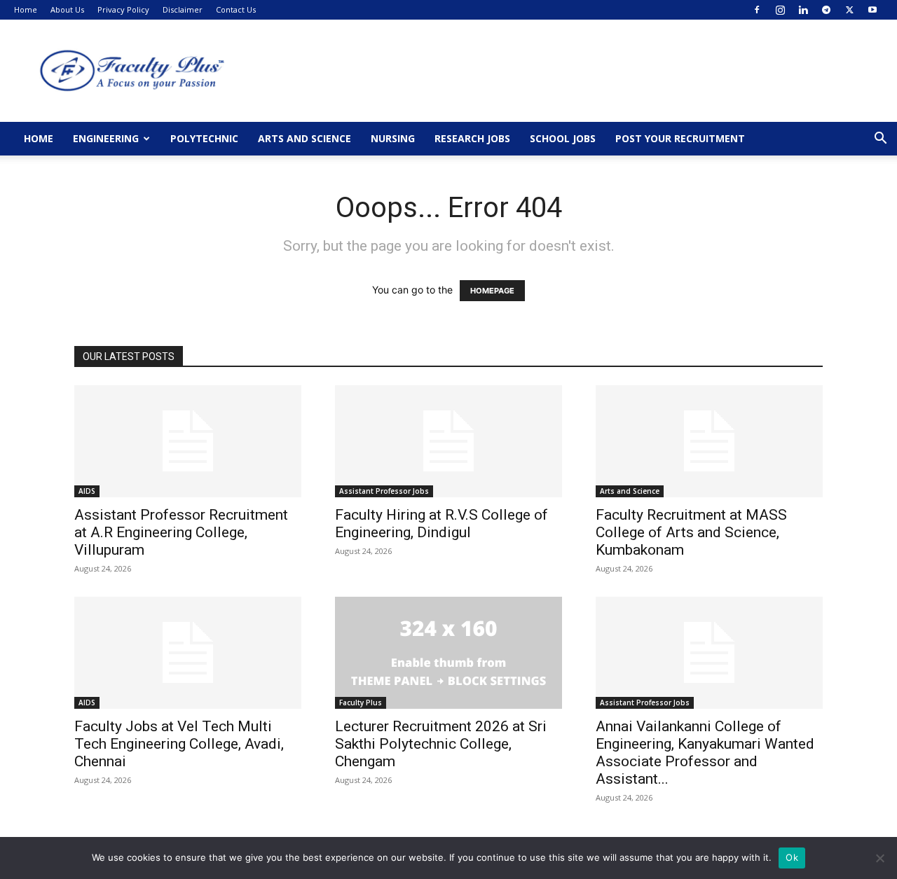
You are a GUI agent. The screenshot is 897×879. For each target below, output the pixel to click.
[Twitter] (849, 10)
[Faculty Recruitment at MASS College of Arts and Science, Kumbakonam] (709, 441)
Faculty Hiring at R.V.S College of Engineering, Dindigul (441, 523)
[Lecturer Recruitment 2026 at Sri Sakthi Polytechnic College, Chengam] (448, 653)
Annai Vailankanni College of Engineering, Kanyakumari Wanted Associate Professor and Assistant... (705, 752)
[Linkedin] (803, 10)
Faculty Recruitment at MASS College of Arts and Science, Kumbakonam (691, 532)
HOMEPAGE (492, 291)
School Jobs (563, 138)
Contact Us (236, 9)
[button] (880, 139)
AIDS (86, 491)
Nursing (393, 138)
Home (25, 9)
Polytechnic (204, 138)
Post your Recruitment (680, 138)
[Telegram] (826, 10)
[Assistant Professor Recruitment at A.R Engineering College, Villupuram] (187, 441)
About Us (67, 9)
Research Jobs (472, 138)
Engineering (106, 138)
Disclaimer (183, 9)
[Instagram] (779, 10)
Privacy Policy (123, 9)
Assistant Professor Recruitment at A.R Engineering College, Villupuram (181, 532)
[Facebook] (756, 10)
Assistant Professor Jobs (384, 491)
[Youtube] (872, 10)
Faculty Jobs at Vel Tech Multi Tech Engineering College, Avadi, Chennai (179, 744)
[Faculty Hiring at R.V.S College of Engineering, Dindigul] (448, 441)
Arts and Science (304, 138)
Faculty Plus (360, 702)
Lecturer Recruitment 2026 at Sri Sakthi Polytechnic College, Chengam (441, 744)
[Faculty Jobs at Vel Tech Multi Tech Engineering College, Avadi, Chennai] (187, 653)
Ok (792, 857)
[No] (879, 858)
